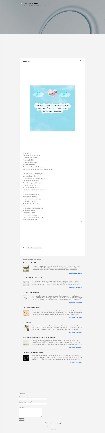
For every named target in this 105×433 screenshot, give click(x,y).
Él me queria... (27, 322)
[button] (81, 61)
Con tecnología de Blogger (53, 423)
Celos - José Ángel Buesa (31, 263)
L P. (28, 248)
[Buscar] (84, 4)
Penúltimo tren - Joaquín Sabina (33, 352)
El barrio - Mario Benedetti (31, 292)
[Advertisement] (52, 33)
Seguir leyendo (75, 273)
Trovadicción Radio (31, 3)
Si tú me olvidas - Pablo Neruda (32, 277)
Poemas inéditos (36, 248)
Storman (58, 426)
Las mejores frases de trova (31, 307)
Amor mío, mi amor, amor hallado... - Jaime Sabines (39, 337)
